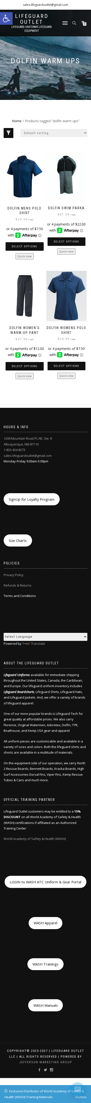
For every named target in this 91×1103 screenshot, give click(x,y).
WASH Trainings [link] (45, 964)
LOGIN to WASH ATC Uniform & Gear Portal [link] (45, 881)
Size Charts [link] (18, 540)
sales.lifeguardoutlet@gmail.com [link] (45, 5)
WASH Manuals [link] (45, 1005)
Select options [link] (24, 246)
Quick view (24, 256)
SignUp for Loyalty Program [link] (31, 499)
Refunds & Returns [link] (18, 585)
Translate (38, 643)
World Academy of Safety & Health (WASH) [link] (35, 839)
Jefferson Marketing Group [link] (45, 1062)
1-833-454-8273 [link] (14, 450)
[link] (6, 18)
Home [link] (17, 121)
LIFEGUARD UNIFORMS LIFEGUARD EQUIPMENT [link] (31, 28)
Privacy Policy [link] (14, 575)
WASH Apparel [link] (45, 922)
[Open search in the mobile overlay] (74, 22)
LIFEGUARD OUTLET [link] (32, 19)
